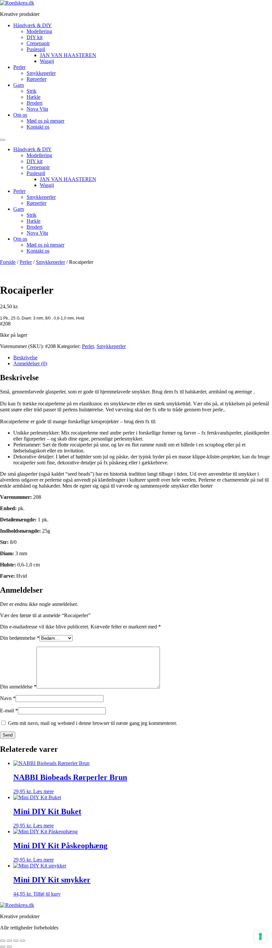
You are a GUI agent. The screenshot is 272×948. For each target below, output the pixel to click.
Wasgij (47, 61)
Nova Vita (37, 109)
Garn (18, 85)
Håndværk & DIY (32, 25)
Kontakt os (38, 127)
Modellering (39, 31)
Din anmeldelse (18, 686)
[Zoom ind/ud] (2, 941)
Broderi (34, 103)
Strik (31, 91)
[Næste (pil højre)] (9, 947)
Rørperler (36, 79)
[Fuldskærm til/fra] (9, 941)
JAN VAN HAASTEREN (68, 55)
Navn (8, 698)
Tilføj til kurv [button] (47, 894)
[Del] (16, 941)
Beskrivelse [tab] (25, 357)
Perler (19, 67)
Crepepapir (38, 43)
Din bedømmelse (19, 638)
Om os (20, 115)
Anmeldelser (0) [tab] (30, 363)
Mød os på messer (45, 121)
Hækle (33, 97)
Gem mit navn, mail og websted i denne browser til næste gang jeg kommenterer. (92, 723)
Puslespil (36, 49)
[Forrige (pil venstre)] (2, 947)
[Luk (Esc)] (22, 941)
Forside (8, 262)
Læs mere (43, 791)
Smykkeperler (41, 73)
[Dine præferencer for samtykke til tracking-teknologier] (260, 936)
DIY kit (34, 37)
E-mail (9, 710)
